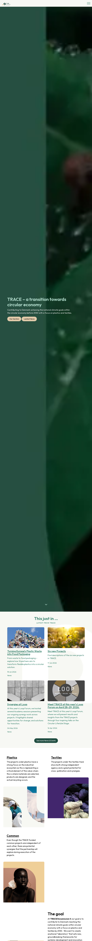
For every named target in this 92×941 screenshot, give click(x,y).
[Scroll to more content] (46, 604)
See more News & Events (46, 740)
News (9, 676)
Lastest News (29, 319)
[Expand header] (88, 3)
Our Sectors (14, 319)
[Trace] (6, 3)
